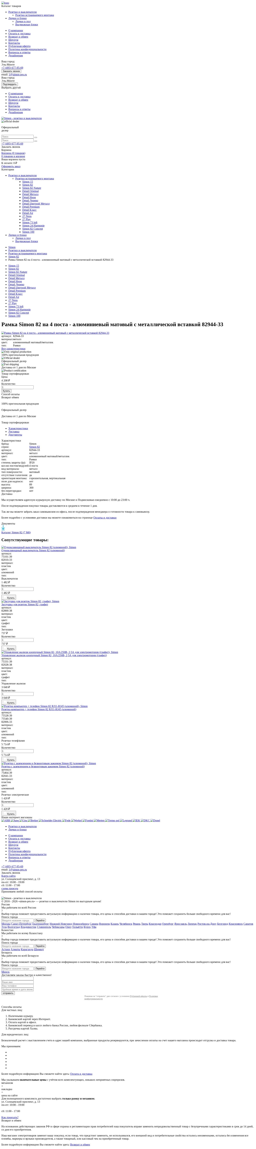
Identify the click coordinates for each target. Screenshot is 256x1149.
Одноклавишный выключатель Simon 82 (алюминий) (33, 550)
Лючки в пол (23, 21)
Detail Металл (30, 194)
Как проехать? (9, 1117)
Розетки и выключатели (22, 11)
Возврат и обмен (18, 36)
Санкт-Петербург (21, 923)
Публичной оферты (138, 996)
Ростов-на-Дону (206, 923)
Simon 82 (27, 184)
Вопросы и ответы (19, 52)
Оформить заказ (10, 166)
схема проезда (9, 888)
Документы (15, 434)
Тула (4, 926)
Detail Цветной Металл (36, 203)
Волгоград (13, 926)
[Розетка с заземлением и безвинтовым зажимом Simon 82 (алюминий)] (128, 763)
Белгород (222, 923)
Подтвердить (10, 84)
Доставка (13, 431)
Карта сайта (8, 875)
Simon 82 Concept (32, 228)
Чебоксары (58, 926)
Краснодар (155, 923)
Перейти (40, 920)
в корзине (13, 156)
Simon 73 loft (29, 222)
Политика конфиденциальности (27, 49)
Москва (5, 923)
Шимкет (39, 949)
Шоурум (13, 39)
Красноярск (236, 923)
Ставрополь (44, 926)
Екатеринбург (40, 923)
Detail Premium (31, 206)
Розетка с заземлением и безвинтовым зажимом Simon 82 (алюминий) (43, 766)
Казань (115, 923)
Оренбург (168, 923)
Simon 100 (28, 231)
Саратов (248, 923)
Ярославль (180, 923)
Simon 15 (27, 181)
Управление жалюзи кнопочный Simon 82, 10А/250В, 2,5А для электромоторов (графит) (54, 655)
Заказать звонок (11, 71)
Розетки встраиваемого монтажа (34, 15)
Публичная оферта (19, 46)
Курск (87, 926)
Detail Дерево (30, 200)
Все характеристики (13, 348)
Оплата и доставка (19, 33)
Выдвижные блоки (26, 24)
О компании (15, 30)
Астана (5, 949)
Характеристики (18, 428)
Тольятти (77, 926)
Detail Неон (29, 197)
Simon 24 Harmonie (33, 225)
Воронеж (104, 923)
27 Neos (27, 216)
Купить (6, 391)
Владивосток (28, 926)
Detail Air (27, 213)
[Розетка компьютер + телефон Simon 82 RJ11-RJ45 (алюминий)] (128, 706)
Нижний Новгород (61, 923)
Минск (5, 971)
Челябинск (125, 923)
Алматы (15, 949)
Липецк (192, 923)
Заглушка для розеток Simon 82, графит (24, 604)
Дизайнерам (15, 55)
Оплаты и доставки (105, 517)
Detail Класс (29, 209)
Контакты (14, 42)
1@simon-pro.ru (18, 74)
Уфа (93, 926)
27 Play (26, 219)
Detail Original (30, 191)
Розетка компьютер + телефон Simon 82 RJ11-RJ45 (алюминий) (38, 709)
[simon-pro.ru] (21, 118)
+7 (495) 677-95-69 (12, 67)
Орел (68, 926)
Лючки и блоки (17, 18)
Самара (94, 923)
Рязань (137, 923)
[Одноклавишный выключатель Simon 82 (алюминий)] (128, 547)
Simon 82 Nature (31, 187)
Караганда (27, 949)
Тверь (144, 923)
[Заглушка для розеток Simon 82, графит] (128, 601)
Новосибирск (81, 923)
